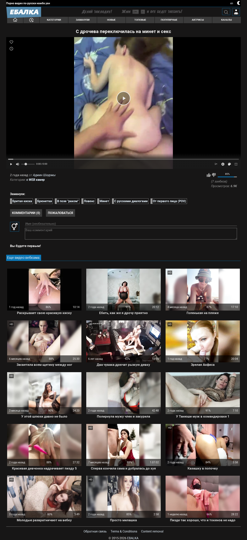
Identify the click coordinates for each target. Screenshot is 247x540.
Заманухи (83, 19)
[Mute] (17, 164)
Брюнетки (44, 201)
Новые (111, 19)
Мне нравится (209, 175)
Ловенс (89, 201)
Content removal (152, 531)
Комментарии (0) (26, 213)
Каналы (226, 19)
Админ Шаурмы (44, 175)
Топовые (140, 19)
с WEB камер (35, 180)
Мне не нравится (214, 175)
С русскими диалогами (131, 201)
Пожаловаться (60, 213)
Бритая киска (22, 201)
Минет (104, 201)
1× (216, 164)
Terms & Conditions (124, 531)
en (231, 3)
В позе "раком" (68, 201)
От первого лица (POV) (169, 201)
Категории (54, 19)
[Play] (123, 98)
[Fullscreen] (236, 164)
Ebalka (132, 538)
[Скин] (229, 164)
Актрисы (198, 19)
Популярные (169, 19)
